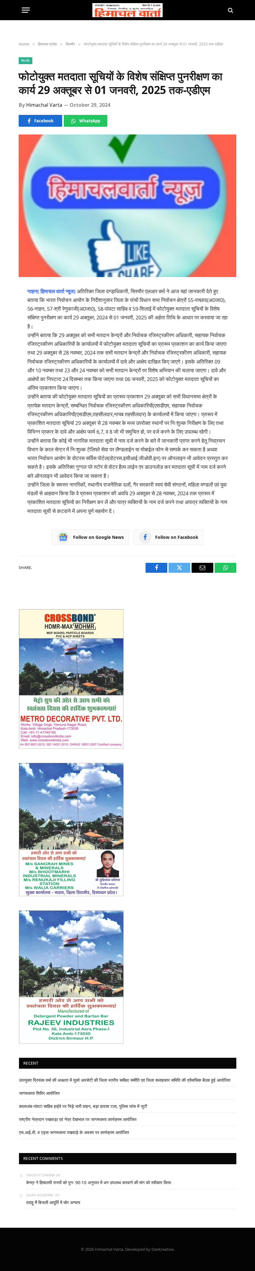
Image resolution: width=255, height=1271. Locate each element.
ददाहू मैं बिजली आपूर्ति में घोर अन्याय (53, 1202)
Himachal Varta (44, 104)
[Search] (230, 10)
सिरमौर (25, 60)
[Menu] (26, 10)
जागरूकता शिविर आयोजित (39, 1093)
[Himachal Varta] (127, 10)
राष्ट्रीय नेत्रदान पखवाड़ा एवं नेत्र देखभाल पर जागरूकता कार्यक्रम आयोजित (78, 1119)
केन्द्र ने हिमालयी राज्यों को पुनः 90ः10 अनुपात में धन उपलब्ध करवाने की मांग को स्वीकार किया (98, 1182)
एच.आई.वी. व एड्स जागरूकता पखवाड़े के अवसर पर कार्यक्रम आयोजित (74, 1132)
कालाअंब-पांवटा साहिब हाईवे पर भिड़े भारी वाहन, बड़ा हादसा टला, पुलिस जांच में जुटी (83, 1106)
